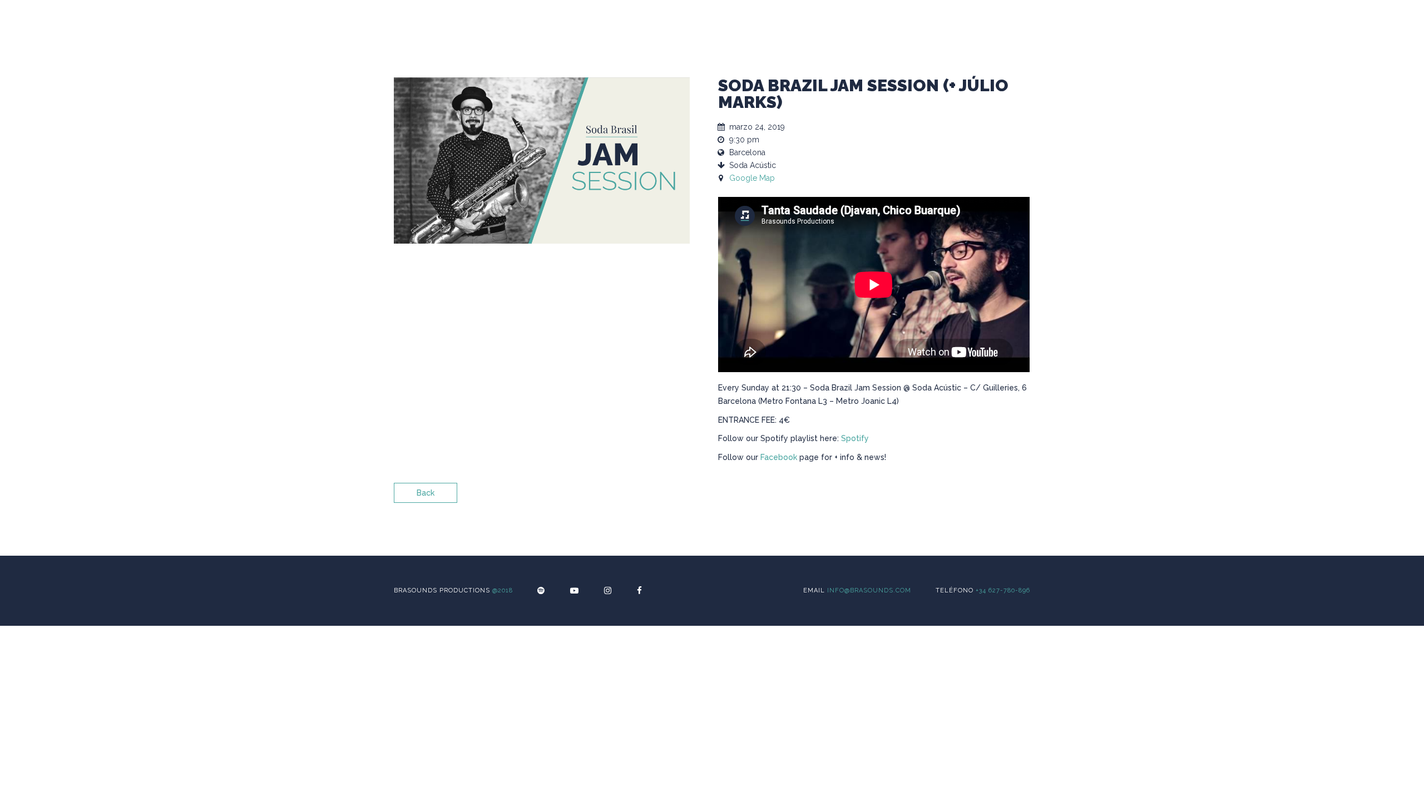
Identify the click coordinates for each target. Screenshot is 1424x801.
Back (425, 492)
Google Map (752, 178)
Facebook (778, 457)
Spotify (855, 438)
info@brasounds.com (869, 590)
